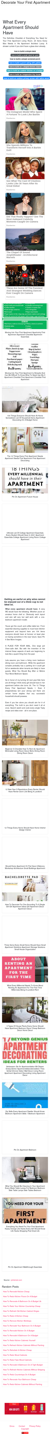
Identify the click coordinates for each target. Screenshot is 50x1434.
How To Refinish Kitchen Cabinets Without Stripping (24, 1369)
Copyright (25, 1428)
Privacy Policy (35, 1426)
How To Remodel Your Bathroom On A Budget (22, 1325)
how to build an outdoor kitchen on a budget (25, 70)
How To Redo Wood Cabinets (15, 1355)
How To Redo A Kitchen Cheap (15, 1316)
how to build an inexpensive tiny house (25, 74)
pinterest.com (16, 1280)
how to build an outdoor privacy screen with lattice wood (26, 78)
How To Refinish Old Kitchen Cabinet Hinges (21, 1311)
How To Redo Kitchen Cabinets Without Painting (22, 1384)
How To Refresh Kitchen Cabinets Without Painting (23, 1345)
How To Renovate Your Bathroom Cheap (19, 1379)
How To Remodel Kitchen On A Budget (18, 1330)
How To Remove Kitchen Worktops (17, 1321)
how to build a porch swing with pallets (25, 63)
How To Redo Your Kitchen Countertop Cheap (21, 1306)
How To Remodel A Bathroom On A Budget (20, 1335)
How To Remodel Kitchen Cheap (16, 1291)
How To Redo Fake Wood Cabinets (17, 1360)
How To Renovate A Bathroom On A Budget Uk (22, 1301)
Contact (22, 1426)
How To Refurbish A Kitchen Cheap (17, 1350)
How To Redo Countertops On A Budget (19, 1374)
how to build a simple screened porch (25, 59)
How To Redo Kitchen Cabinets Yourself (19, 1340)
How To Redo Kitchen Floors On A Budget (20, 1296)
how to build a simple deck (25, 51)
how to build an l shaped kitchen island (25, 66)
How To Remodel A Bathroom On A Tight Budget (23, 1364)
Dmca (12, 1426)
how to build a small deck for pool (25, 55)
